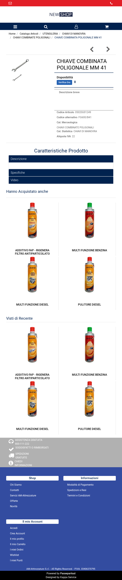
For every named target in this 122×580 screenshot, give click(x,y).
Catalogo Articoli (29, 33)
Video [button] (14, 180)
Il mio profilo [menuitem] (17, 538)
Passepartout (67, 573)
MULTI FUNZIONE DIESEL (32, 304)
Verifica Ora (64, 82)
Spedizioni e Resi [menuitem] (76, 490)
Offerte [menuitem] (14, 500)
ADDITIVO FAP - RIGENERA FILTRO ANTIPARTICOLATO (32, 252)
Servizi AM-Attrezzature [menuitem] (23, 495)
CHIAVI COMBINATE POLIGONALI (31, 37)
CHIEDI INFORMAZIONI (23, 463)
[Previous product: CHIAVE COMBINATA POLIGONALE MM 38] (92, 49)
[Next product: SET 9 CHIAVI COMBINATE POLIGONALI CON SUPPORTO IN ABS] (107, 49)
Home (12, 33)
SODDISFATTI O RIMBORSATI (32, 447)
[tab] (61, 158)
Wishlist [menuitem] (14, 555)
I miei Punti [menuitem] (16, 560)
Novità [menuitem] (13, 506)
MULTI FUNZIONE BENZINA (89, 250)
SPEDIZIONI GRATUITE (22, 455)
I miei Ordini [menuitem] (16, 549)
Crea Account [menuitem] (17, 533)
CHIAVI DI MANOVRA (73, 33)
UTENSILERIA (50, 33)
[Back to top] (113, 571)
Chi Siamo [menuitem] (16, 484)
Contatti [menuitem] (14, 490)
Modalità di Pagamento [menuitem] (80, 484)
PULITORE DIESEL (89, 304)
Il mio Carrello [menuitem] (17, 544)
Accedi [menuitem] (13, 528)
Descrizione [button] (19, 159)
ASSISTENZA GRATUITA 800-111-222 (28, 441)
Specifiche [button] (18, 173)
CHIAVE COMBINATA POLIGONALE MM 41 (78, 37)
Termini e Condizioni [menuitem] (78, 495)
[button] (20, 64)
